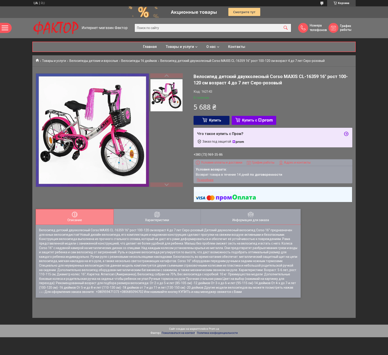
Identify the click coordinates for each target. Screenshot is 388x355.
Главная (150, 47)
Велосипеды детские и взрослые (93, 61)
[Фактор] (55, 28)
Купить (215, 120)
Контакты (236, 47)
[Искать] (285, 28)
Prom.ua (214, 328)
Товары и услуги (180, 47)
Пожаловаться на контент (178, 333)
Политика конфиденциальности (217, 333)
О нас (211, 47)
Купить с (249, 120)
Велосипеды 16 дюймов (139, 61)
